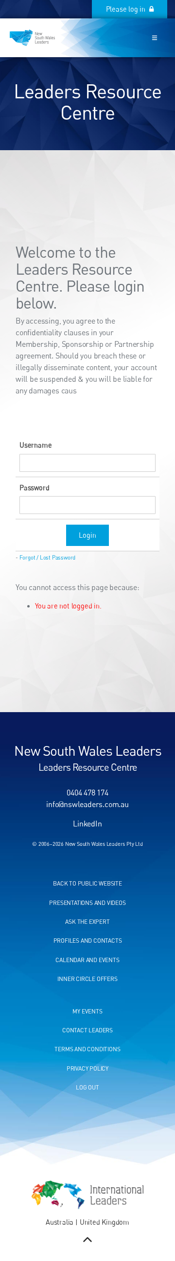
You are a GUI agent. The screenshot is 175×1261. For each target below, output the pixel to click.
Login (87, 535)
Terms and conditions (87, 1049)
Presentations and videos (87, 902)
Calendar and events (87, 960)
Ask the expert (87, 921)
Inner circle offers (87, 978)
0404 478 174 (87, 792)
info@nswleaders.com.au (87, 804)
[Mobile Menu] (155, 38)
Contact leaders (87, 1030)
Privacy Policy (87, 1068)
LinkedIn (87, 823)
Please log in (145, 5)
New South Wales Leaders (87, 750)
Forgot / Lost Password (47, 557)
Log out (87, 1087)
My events (87, 1011)
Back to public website (87, 883)
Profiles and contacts (87, 940)
